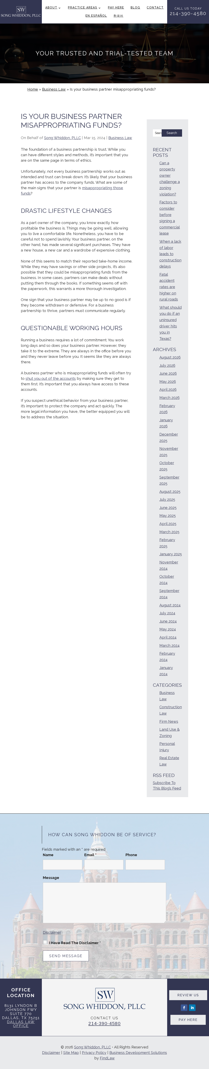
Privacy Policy (94, 1052)
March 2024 (169, 645)
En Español (96, 15)
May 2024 (167, 629)
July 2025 (167, 499)
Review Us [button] (188, 995)
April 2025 (167, 524)
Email (90, 855)
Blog (135, 7)
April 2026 (168, 389)
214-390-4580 (188, 13)
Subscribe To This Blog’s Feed (167, 785)
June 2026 (168, 373)
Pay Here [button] (188, 1020)
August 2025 (169, 491)
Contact (155, 7)
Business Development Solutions (138, 1052)
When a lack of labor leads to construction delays (170, 253)
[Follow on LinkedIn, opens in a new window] (192, 1007)
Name (48, 855)
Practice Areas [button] (82, 7)
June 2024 (168, 621)
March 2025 (169, 532)
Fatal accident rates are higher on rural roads (168, 286)
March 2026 (169, 398)
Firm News (168, 721)
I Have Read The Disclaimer (75, 943)
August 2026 (170, 357)
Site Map (71, 1052)
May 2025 (167, 515)
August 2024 (170, 605)
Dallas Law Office (21, 1024)
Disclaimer (52, 932)
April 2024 (168, 637)
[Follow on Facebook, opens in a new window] (184, 1007)
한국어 (118, 15)
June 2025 (168, 507)
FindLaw (107, 1058)
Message (51, 878)
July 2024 (167, 613)
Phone (131, 855)
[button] (205, 1039)
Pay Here (116, 7)
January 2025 (170, 554)
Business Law (120, 138)
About (51, 7)
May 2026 (167, 381)
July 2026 (167, 365)
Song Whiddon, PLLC (62, 138)
